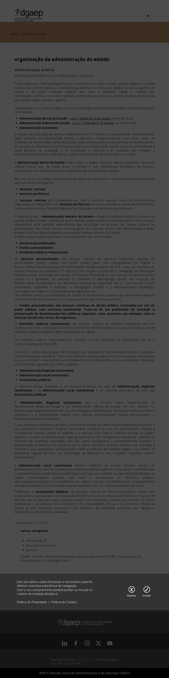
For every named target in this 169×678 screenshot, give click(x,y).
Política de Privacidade (32, 602)
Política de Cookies (64, 602)
